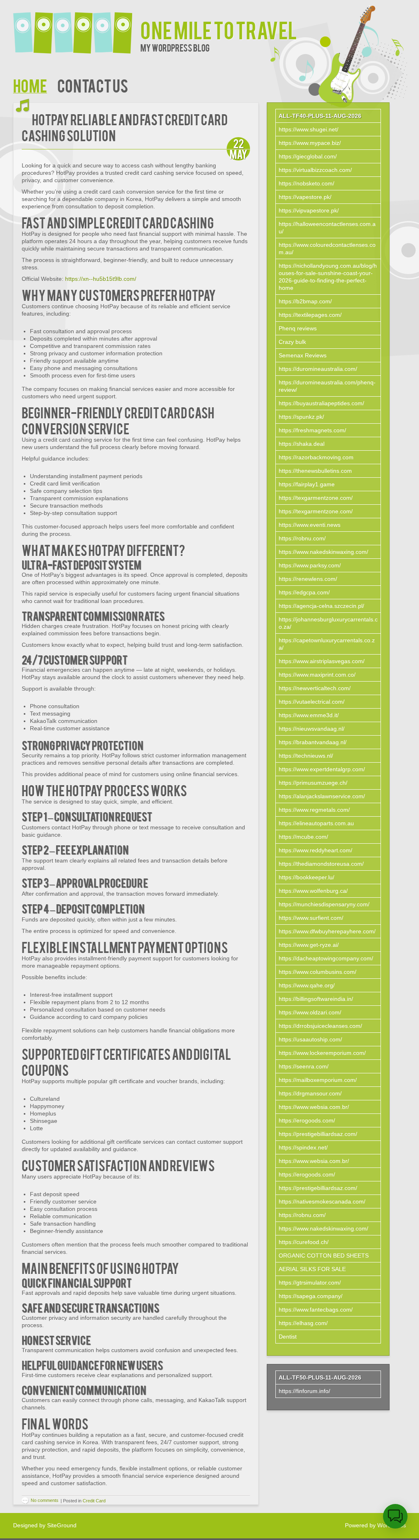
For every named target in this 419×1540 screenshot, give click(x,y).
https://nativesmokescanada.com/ (322, 1201)
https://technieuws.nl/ (306, 755)
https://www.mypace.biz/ (310, 143)
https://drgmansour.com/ (310, 1093)
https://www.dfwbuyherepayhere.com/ (327, 931)
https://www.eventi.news (309, 525)
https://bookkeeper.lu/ (306, 877)
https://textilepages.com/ (310, 315)
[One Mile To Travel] (76, 27)
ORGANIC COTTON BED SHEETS (324, 1255)
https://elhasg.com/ (303, 1323)
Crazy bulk (292, 342)
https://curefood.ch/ (304, 1242)
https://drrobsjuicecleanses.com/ (320, 1026)
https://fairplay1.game (307, 484)
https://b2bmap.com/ (305, 301)
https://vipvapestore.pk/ (309, 210)
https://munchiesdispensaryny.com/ (324, 904)
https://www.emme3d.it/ (309, 715)
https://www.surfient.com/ (311, 918)
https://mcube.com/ (303, 836)
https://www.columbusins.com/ (317, 972)
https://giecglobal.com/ (308, 156)
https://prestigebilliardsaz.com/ (318, 1134)
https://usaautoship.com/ (310, 1039)
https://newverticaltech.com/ (315, 688)
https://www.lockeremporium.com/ (322, 1053)
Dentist (288, 1336)
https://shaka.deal (301, 443)
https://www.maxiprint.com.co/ (317, 674)
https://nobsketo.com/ (306, 183)
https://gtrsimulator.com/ (310, 1282)
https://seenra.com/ (304, 1066)
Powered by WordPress (375, 1525)
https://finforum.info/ (304, 1391)
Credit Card (94, 1500)
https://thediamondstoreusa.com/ (321, 863)
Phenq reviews (298, 328)
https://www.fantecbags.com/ (316, 1309)
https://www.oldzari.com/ (310, 1012)
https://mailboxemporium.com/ (318, 1080)
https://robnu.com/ (302, 538)
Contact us (92, 85)
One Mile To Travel (218, 29)
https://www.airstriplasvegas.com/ (322, 661)
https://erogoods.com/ (307, 1120)
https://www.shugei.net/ (308, 129)
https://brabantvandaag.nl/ (313, 742)
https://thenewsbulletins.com (315, 470)
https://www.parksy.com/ (310, 565)
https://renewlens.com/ (308, 579)
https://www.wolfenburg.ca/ (313, 890)
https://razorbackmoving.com (316, 457)
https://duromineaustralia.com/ (318, 369)
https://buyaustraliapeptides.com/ (321, 403)
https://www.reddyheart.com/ (315, 850)
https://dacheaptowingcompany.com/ (326, 958)
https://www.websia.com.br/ (314, 1107)
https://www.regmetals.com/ (314, 809)
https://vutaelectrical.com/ (312, 701)
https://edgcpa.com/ (304, 592)
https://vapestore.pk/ (305, 197)
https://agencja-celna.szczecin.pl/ (321, 606)
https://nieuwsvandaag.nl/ (312, 728)
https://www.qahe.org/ (307, 985)
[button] (395, 1516)
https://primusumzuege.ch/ (313, 782)
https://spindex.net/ (303, 1147)
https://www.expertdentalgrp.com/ (322, 769)
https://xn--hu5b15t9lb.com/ (100, 278)
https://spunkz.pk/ (301, 416)
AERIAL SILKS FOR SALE (312, 1269)
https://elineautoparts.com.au (316, 823)
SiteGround (62, 1525)
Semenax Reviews (303, 355)
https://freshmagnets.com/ (312, 430)
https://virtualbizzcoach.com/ (315, 170)
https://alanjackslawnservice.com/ (322, 796)
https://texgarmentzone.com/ (316, 498)
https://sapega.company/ (310, 1296)
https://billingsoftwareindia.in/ (316, 999)
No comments (45, 1500)
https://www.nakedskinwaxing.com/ (323, 552)
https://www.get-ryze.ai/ (309, 945)
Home (30, 85)
